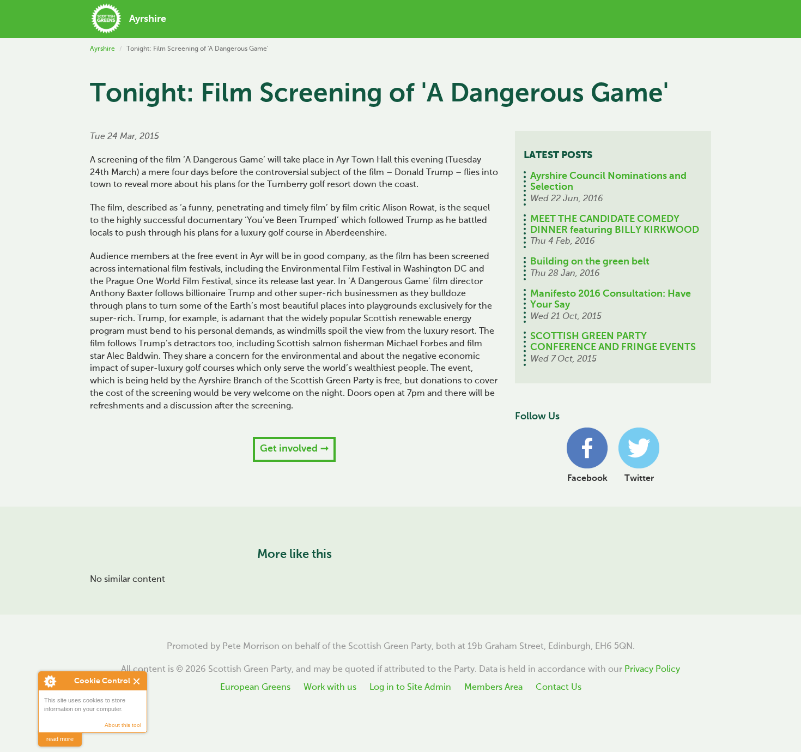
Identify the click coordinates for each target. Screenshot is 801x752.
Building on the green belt (590, 262)
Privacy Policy (652, 669)
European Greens (255, 687)
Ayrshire (102, 49)
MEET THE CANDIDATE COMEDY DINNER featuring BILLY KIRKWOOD (614, 224)
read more (60, 739)
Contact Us (558, 687)
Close (137, 681)
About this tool (123, 725)
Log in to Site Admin (410, 687)
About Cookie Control (49, 681)
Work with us (330, 687)
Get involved (289, 449)
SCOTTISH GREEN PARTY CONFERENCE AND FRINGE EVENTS (613, 342)
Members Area (493, 687)
